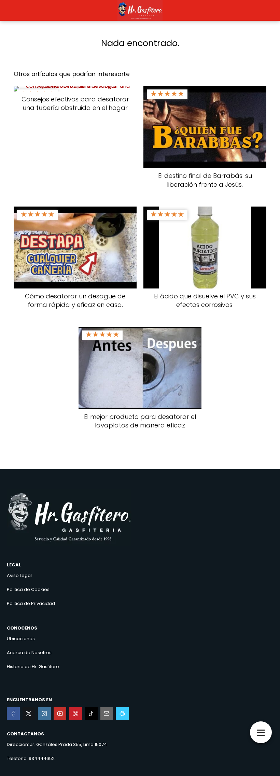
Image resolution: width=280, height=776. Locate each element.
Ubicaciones (21, 638)
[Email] (106, 713)
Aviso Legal (19, 575)
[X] (29, 713)
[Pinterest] (75, 713)
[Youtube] (60, 713)
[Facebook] (13, 713)
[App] (122, 713)
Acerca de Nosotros (29, 652)
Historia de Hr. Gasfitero (33, 666)
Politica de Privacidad (31, 603)
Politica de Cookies (28, 589)
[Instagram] (44, 713)
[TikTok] (91, 713)
